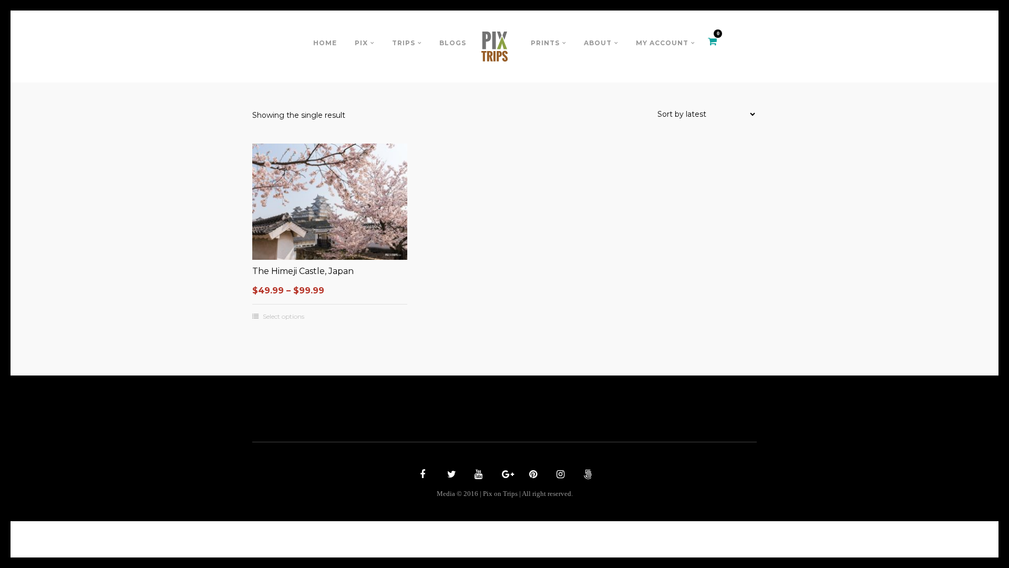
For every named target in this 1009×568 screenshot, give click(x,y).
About (598, 43)
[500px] (586, 475)
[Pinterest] (532, 475)
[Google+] (504, 475)
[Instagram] (559, 475)
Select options (283, 316)
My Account (662, 43)
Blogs (452, 43)
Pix (361, 43)
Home (325, 43)
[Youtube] (477, 475)
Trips (403, 43)
